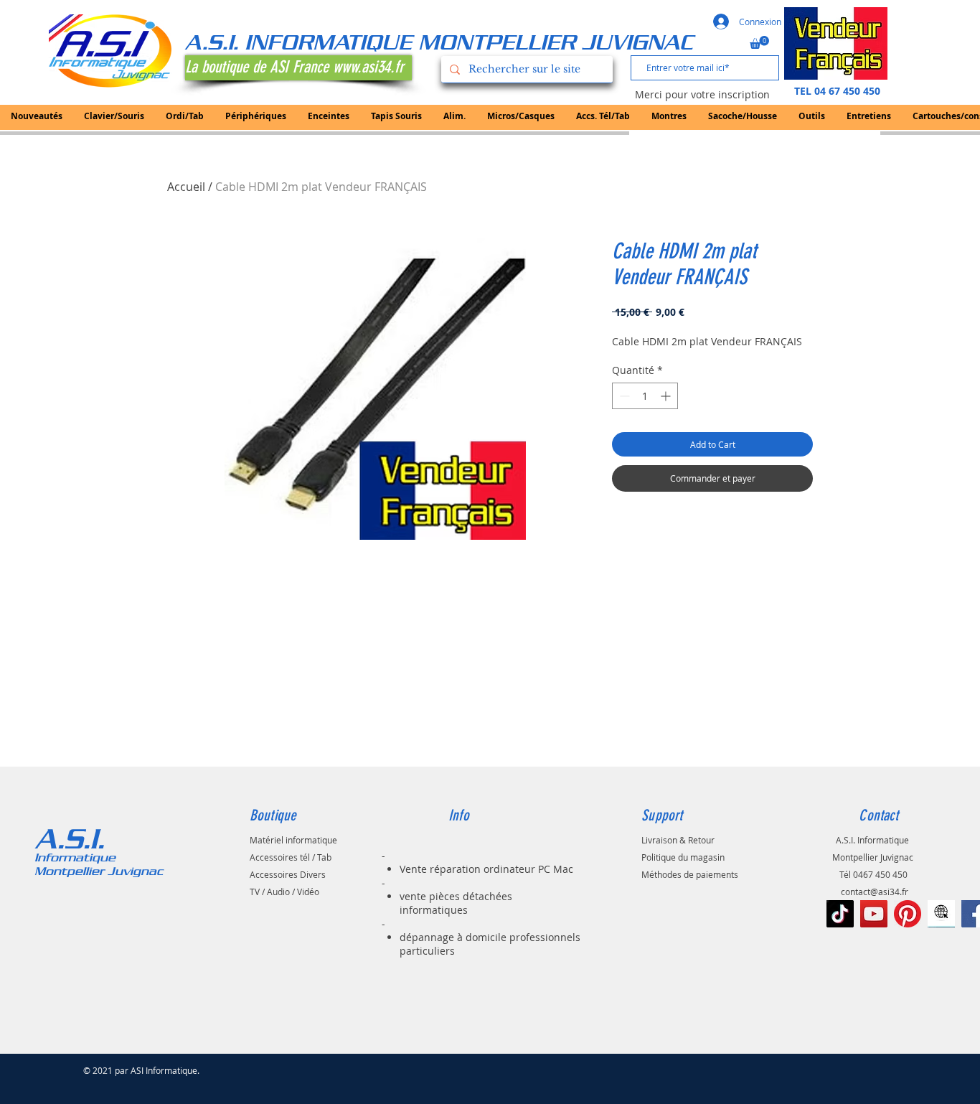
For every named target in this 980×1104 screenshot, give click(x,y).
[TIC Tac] (840, 913)
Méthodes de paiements (689, 874)
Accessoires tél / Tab (290, 857)
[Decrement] (623, 395)
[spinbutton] (645, 395)
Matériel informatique (293, 840)
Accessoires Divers (288, 874)
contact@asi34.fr (874, 891)
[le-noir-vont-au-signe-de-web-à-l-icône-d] (941, 913)
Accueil (186, 187)
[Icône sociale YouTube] (873, 913)
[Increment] (667, 395)
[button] (759, 42)
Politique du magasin (683, 857)
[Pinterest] (907, 913)
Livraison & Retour (678, 840)
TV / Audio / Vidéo (284, 891)
